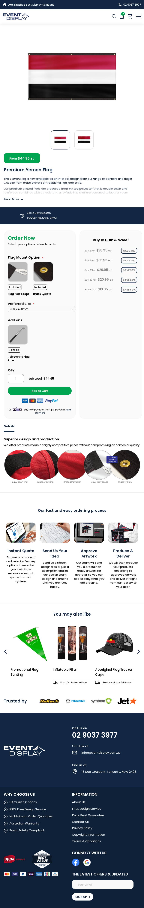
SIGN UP (81, 897)
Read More (11, 199)
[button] (60, 139)
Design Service (42, 5)
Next (138, 651)
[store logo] (37, 16)
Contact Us (80, 822)
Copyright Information (88, 835)
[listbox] (41, 278)
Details (9, 426)
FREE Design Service (86, 809)
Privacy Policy (82, 828)
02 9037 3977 (132, 5)
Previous (6, 651)
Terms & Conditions (86, 841)
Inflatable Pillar (22, 669)
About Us (78, 802)
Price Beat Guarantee (88, 815)
